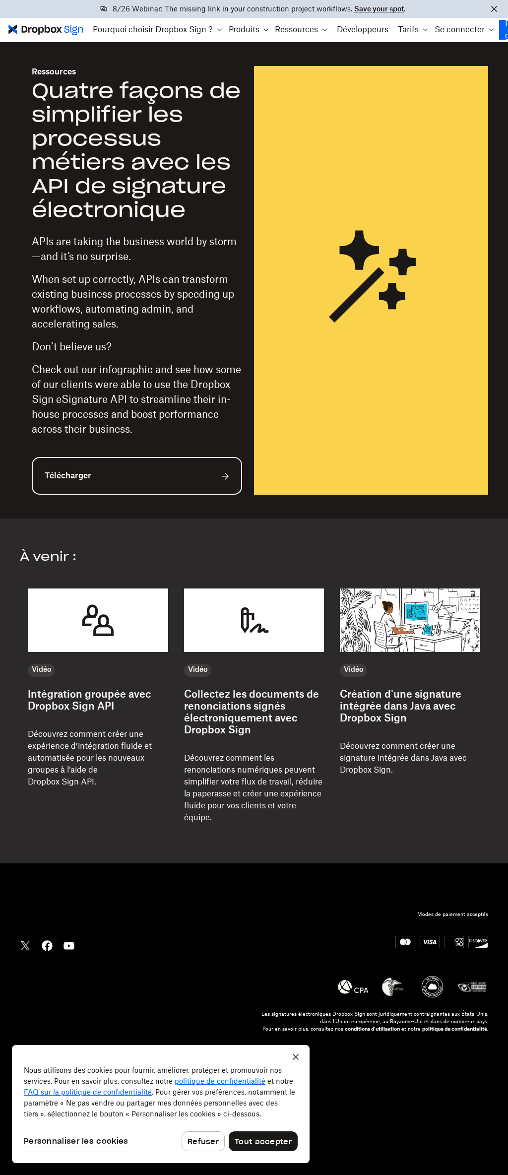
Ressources (54, 72)
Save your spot (379, 9)
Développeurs (362, 30)
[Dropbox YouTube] (69, 944)
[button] (158, 30)
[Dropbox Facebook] (47, 944)
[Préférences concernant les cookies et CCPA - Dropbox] (161, 1104)
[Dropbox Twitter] (25, 944)
